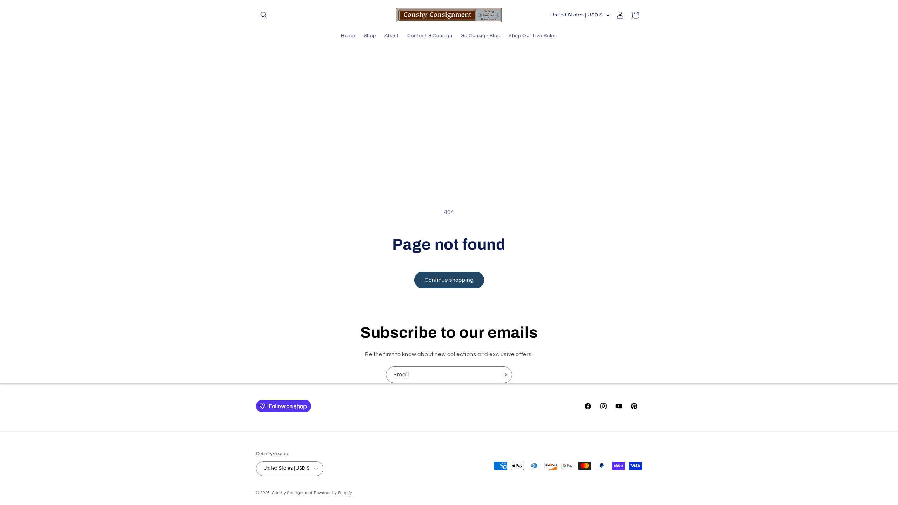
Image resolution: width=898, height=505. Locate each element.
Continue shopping (449, 280)
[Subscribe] (504, 374)
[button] (264, 15)
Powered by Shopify (333, 493)
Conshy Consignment (292, 493)
